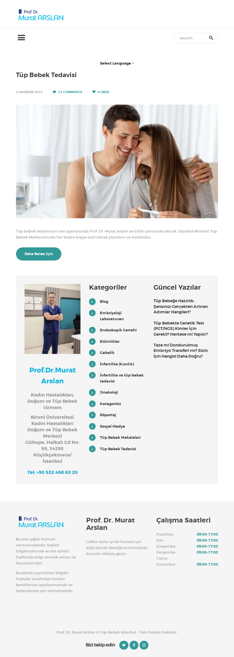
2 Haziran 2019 (29, 92)
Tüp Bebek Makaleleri (120, 437)
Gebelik (107, 352)
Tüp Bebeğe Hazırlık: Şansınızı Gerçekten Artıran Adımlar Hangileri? (181, 306)
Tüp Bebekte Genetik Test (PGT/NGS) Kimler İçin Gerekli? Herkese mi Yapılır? (181, 329)
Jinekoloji (109, 392)
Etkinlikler (110, 341)
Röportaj (108, 414)
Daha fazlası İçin (39, 254)
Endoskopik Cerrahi (118, 330)
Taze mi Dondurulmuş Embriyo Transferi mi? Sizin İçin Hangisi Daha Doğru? (181, 350)
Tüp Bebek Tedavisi (46, 75)
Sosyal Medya (112, 426)
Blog (104, 301)
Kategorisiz (110, 403)
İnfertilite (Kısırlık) (117, 364)
